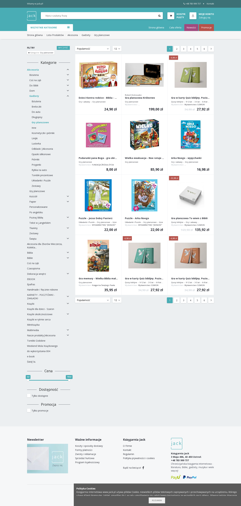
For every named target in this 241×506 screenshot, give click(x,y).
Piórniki (35, 159)
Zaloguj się (204, 17)
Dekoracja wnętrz (36, 273)
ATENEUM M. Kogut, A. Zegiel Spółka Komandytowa (207, 164)
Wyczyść (63, 47)
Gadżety (86, 35)
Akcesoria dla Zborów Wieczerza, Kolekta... (44, 245)
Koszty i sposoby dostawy (89, 445)
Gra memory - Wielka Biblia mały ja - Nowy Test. (98, 278)
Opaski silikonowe (41, 154)
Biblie (30, 257)
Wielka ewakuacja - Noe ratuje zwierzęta (144, 158)
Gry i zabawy (84, 101)
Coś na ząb (35, 80)
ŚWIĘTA (31, 361)
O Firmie (127, 445)
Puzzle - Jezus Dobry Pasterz (95, 218)
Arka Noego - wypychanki (186, 158)
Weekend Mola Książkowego (42, 345)
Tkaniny (33, 228)
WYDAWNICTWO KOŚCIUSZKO (151, 104)
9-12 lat (189, 101)
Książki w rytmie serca (38, 319)
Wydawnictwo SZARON (194, 104)
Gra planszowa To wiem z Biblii (189, 218)
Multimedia (33, 330)
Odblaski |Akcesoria (42, 148)
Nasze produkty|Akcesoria (41, 335)
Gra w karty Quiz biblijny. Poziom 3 (190, 98)
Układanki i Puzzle (41, 180)
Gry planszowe (102, 35)
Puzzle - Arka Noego (137, 218)
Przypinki (36, 164)
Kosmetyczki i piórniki (43, 133)
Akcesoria (73, 35)
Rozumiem (157, 500)
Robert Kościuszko (133, 95)
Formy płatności (83, 450)
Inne (34, 127)
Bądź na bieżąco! (132, 467)
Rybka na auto (39, 170)
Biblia (30, 252)
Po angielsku (36, 212)
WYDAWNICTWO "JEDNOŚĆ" (104, 225)
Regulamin (128, 454)
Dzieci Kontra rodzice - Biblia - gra (98, 98)
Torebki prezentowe (42, 175)
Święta (32, 238)
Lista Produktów (55, 35)
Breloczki (36, 106)
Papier (32, 201)
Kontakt (210, 3)
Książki (30, 303)
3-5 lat (197, 101)
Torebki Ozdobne (36, 340)
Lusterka (36, 143)
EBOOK (31, 279)
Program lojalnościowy (87, 462)
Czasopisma (33, 268)
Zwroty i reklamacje (85, 454)
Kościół (33, 196)
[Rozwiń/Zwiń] (68, 69)
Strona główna (156, 27)
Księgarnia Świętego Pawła (103, 285)
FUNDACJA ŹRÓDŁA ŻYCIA (103, 164)
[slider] (28, 380)
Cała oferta (175, 27)
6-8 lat (204, 101)
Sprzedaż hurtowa (84, 458)
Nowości (191, 27)
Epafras (31, 284)
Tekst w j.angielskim (40, 222)
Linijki (35, 138)
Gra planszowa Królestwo (140, 98)
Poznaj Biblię (36, 217)
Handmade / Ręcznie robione (42, 289)
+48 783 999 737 (193, 3)
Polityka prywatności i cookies (139, 458)
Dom (32, 90)
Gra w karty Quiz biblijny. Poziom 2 (144, 278)
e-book (31, 356)
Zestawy (36, 185)
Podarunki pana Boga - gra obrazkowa (98, 158)
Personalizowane (38, 206)
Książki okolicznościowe (39, 314)
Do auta (36, 111)
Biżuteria (34, 74)
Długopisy (37, 117)
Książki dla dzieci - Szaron (40, 309)
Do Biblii (33, 85)
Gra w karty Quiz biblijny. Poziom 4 (190, 278)
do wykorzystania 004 (38, 351)
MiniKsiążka (33, 324)
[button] (202, 15)
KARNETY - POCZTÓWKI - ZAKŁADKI (41, 296)
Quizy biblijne (177, 101)
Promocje (206, 27)
